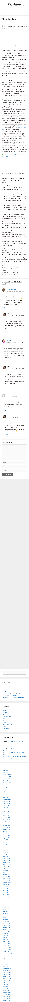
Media (4, 718)
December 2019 (7, 801)
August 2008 (6, 980)
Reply (5, 307)
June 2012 (5, 888)
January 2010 (6, 945)
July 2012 (5, 886)
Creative (5, 712)
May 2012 (5, 891)
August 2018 (6, 811)
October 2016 (6, 829)
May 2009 (5, 962)
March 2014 (6, 856)
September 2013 (7, 864)
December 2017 (7, 819)
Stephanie (5, 745)
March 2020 (6, 797)
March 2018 (6, 815)
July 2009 (5, 958)
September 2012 (7, 882)
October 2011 (6, 903)
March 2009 (6, 966)
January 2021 (6, 787)
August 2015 (6, 838)
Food (5, 266)
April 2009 (5, 964)
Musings (9, 266)
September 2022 (7, 779)
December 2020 (7, 789)
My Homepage (7, 756)
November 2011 (7, 901)
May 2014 (5, 852)
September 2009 (7, 954)
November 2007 (7, 998)
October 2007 (6, 1000)
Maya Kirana (14, 4)
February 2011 (6, 919)
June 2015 (5, 840)
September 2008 (7, 978)
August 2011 (6, 907)
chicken (6, 268)
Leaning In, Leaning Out (11, 272)
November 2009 (7, 950)
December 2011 (7, 899)
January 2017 (6, 825)
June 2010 (5, 935)
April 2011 (5, 915)
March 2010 (6, 941)
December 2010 (7, 923)
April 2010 (5, 939)
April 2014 (5, 854)
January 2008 (6, 994)
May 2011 (5, 913)
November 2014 (7, 846)
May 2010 (5, 937)
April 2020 (5, 795)
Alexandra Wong (11, 289)
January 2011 (6, 921)
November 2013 (7, 860)
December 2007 (7, 996)
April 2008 (5, 988)
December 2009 (7, 948)
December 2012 (7, 878)
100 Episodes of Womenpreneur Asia (13, 688)
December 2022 (7, 777)
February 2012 (6, 897)
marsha (8, 340)
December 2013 (7, 858)
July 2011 (5, 909)
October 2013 (6, 862)
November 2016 (7, 827)
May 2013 (5, 870)
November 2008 (7, 974)
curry (10, 268)
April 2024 (5, 772)
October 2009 (6, 952)
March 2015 (6, 842)
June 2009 (5, 960)
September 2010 (7, 929)
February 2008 (7, 992)
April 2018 (5, 813)
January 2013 (6, 876)
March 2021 (6, 785)
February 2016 (7, 836)
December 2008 (7, 972)
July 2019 (5, 807)
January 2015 (6, 844)
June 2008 (5, 984)
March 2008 (6, 990)
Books (4, 710)
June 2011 (5, 911)
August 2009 (6, 956)
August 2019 (6, 805)
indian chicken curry (19, 268)
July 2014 (5, 850)
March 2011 (6, 917)
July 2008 (5, 982)
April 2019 (5, 809)
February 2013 (6, 874)
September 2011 (7, 905)
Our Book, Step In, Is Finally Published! (13, 697)
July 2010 (5, 933)
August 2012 (6, 884)
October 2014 (6, 848)
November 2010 (7, 925)
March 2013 (6, 872)
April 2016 (5, 834)
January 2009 (6, 970)
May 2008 (5, 986)
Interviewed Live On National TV (12, 686)
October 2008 (6, 976)
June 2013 (5, 868)
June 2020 (5, 793)
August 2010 (6, 931)
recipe (4, 270)
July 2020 (5, 791)
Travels (5, 726)
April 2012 (5, 893)
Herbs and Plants (7, 716)
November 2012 (7, 880)
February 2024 (7, 774)
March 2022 (6, 781)
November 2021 (7, 783)
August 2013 (6, 866)
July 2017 (5, 821)
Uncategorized (7, 728)
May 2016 (5, 831)
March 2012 (6, 895)
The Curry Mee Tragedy (11, 274)
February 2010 (7, 943)
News (4, 722)
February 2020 (7, 799)
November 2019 (7, 803)
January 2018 (6, 817)
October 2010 (6, 927)
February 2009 (7, 968)
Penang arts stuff (7, 724)
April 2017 (5, 823)
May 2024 (5, 770)
